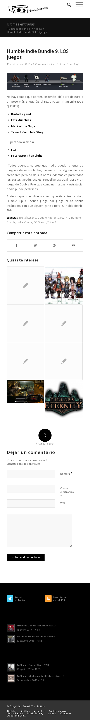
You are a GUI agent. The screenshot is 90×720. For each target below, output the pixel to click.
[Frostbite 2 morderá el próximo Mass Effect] (64, 361)
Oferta (28, 222)
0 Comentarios (41, 64)
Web (63, 502)
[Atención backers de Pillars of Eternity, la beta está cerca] (64, 399)
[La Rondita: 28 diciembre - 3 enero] (64, 285)
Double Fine (45, 217)
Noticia (38, 28)
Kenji (76, 64)
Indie (20, 222)
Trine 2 (51, 222)
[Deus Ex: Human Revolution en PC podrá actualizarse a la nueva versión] (25, 391)
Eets (56, 217)
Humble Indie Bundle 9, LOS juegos (38, 54)
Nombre (66, 473)
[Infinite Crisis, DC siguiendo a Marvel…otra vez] (25, 323)
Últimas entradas (21, 24)
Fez (62, 217)
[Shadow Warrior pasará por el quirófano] (64, 323)
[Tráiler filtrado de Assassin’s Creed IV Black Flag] (25, 285)
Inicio (27, 28)
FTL (68, 217)
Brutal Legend (27, 217)
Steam (42, 222)
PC (35, 222)
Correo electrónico (67, 491)
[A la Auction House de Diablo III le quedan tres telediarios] (25, 361)
